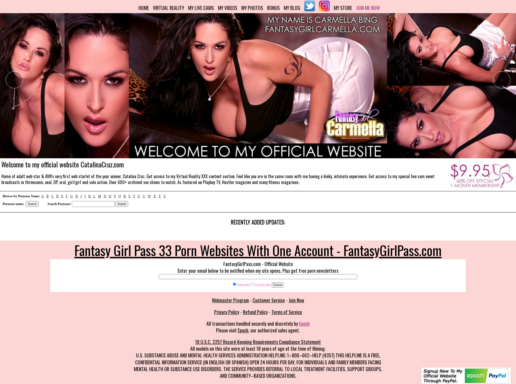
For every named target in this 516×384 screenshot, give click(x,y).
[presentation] (14, 79)
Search (32, 204)
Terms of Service (286, 311)
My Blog (292, 7)
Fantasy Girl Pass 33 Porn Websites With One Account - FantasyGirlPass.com (258, 250)
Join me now (368, 7)
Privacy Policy (226, 311)
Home (143, 7)
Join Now (296, 300)
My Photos (252, 7)
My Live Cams (201, 7)
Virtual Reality (168, 7)
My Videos (227, 7)
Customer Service (269, 300)
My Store (343, 7)
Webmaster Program (230, 300)
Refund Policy (255, 311)
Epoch (304, 323)
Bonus (273, 7)
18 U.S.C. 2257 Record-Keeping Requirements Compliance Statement (258, 341)
